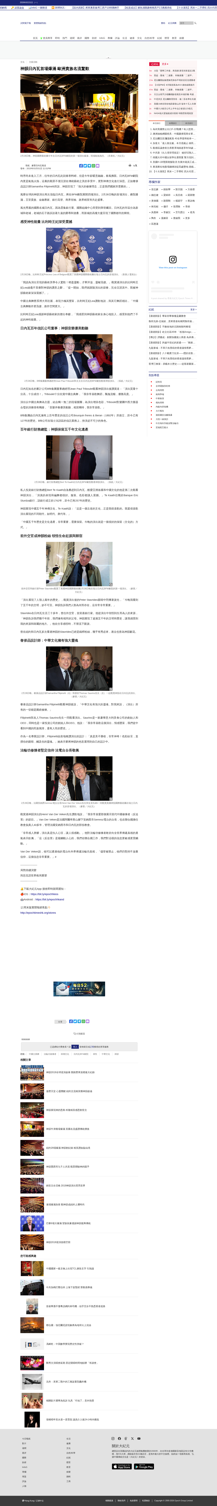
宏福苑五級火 (162, 427)
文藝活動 (33, 62)
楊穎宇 (179, 201)
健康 (132, 38)
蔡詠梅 (191, 201)
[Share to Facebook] (81, 166)
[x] (132, 1438)
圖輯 (68, 1476)
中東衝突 (160, 398)
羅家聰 (191, 195)
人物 (24, 1486)
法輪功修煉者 (50, 1054)
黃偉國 (154, 201)
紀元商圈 (172, 23)
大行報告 (160, 411)
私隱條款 (146, 1501)
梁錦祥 (166, 195)
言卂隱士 (180, 212)
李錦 (187, 206)
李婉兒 (166, 212)
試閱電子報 (26, 23)
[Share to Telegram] (89, 166)
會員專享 (47, 38)
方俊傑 (191, 189)
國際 (87, 38)
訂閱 (92, 1047)
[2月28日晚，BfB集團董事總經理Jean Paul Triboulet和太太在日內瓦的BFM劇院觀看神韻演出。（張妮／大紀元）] (79, 356)
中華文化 (106, 1054)
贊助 (163, 23)
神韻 (117, 1054)
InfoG (102, 38)
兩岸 (79, 38)
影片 (24, 1443)
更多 (187, 218)
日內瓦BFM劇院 (81, 1054)
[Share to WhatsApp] (93, 166)
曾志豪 (154, 189)
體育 (167, 38)
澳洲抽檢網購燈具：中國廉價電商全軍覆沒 (174, 134)
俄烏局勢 (160, 402)
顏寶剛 (166, 201)
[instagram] (113, 1438)
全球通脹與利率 (163, 386)
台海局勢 (160, 390)
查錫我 (176, 218)
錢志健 (154, 195)
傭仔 (165, 206)
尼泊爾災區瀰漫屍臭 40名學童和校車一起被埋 (174, 138)
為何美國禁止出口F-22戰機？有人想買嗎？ (173, 129)
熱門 (64, 38)
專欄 (110, 38)
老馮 (192, 212)
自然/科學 (150, 38)
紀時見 (159, 382)
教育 (174, 38)
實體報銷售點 (40, 23)
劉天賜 (179, 189)
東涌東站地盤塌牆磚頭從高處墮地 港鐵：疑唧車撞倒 (174, 167)
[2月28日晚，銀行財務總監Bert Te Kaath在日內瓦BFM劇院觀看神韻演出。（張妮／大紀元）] (79, 457)
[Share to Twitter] (85, 166)
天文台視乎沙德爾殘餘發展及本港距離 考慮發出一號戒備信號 (175, 94)
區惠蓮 (154, 224)
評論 (117, 38)
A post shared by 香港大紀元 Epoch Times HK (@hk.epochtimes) (181, 298)
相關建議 (109, 1501)
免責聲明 (134, 1501)
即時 (57, 38)
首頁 (35, 38)
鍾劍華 (166, 189)
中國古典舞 (34, 1054)
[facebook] (119, 1438)
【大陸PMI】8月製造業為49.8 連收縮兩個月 (174, 85)
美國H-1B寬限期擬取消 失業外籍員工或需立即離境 (175, 162)
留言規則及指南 (26, 1039)
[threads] (126, 1438)
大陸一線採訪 (162, 419)
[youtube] (139, 1438)
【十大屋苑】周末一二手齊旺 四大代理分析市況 (174, 171)
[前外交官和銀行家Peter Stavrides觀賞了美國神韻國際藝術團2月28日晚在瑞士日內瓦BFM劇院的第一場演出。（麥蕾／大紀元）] (79, 564)
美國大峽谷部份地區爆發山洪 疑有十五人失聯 (175, 104)
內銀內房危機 (162, 407)
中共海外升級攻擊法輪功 (167, 423)
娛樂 (181, 38)
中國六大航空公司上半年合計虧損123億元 (173, 108)
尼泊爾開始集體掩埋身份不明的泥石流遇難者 (174, 80)
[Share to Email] (97, 166)
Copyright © (159, 1501)
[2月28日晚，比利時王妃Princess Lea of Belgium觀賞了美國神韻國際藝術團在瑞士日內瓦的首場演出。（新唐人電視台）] (79, 250)
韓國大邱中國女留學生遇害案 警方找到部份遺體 (174, 157)
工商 (68, 1481)
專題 (24, 1476)
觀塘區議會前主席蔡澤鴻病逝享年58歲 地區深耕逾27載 (174, 148)
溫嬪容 (164, 218)
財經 (94, 38)
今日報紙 (26, 1439)
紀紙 (159, 38)
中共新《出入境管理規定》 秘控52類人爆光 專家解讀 (174, 153)
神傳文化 (65, 1054)
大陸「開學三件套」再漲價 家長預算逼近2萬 (174, 71)
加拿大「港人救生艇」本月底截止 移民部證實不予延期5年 (174, 143)
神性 (95, 1054)
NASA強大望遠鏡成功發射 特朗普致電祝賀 (173, 113)
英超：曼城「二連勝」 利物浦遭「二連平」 (174, 75)
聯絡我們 (121, 1501)
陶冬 (153, 218)
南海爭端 (160, 394)
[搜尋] (195, 23)
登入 (75, 1047)
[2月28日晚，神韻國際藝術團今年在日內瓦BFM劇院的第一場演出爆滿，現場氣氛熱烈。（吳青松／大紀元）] (79, 113)
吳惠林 (154, 212)
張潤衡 (176, 206)
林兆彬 (154, 206)
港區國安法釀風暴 (164, 415)
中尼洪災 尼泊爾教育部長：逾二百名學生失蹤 (175, 99)
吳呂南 (179, 195)
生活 (124, 38)
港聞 (72, 38)
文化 (139, 38)
